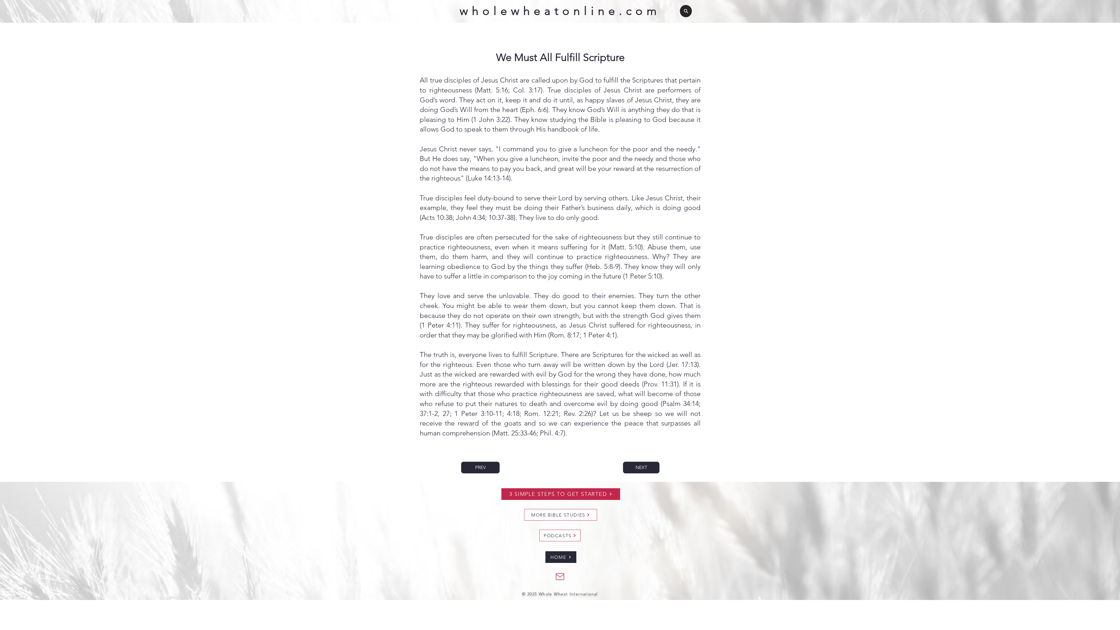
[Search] (686, 11)
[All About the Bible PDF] (560, 576)
